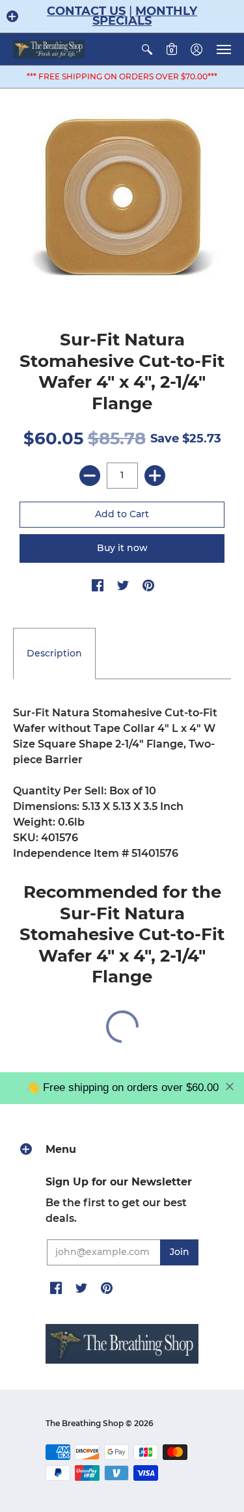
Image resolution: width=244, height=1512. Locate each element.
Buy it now (122, 548)
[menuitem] (147, 49)
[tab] (54, 654)
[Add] (154, 475)
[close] (229, 1086)
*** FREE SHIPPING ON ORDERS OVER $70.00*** (122, 76)
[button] (12, 16)
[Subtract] (89, 475)
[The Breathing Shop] (49, 49)
